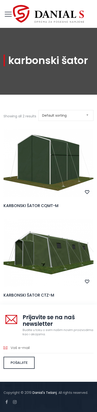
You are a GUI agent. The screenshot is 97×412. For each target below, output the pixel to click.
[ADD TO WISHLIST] (87, 192)
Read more (49, 173)
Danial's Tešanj (44, 392)
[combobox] (65, 115)
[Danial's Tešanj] (48, 14)
